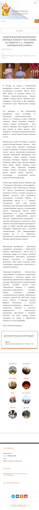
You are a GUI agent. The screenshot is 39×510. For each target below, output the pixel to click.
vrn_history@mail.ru (9, 475)
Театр (26, 378)
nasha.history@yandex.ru (21, 473)
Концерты (10, 49)
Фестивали (26, 393)
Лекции (13, 407)
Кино (13, 393)
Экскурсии (13, 363)
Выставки (12, 378)
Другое (26, 407)
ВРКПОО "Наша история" (19, 506)
